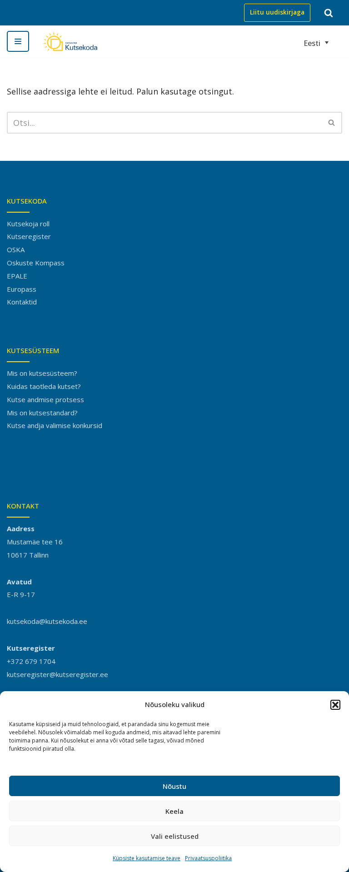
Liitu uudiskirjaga (277, 12)
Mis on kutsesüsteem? (42, 373)
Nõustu (174, 786)
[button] (335, 704)
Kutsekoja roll (28, 223)
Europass (21, 289)
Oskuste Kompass (36, 262)
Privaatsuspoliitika (208, 858)
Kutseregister (29, 236)
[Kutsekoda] (70, 41)
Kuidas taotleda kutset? (44, 386)
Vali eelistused (175, 836)
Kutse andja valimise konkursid (54, 425)
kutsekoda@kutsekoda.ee (47, 621)
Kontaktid (22, 301)
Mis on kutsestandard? (42, 412)
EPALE (17, 275)
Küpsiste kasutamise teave (146, 858)
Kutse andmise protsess (45, 399)
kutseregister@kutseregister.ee (57, 674)
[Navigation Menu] (18, 41)
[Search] (328, 12)
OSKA (16, 249)
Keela (174, 811)
